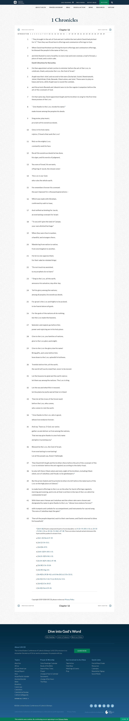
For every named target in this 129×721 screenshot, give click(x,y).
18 (72, 34)
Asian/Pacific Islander (22, 676)
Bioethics (18, 684)
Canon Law (18, 687)
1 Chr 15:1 (45, 542)
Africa (17, 666)
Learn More (82, 651)
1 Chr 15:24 (47, 565)
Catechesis (18, 690)
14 (61, 34)
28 (101, 34)
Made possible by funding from (94, 712)
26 (95, 34)
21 (81, 34)
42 (50, 574)
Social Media (96, 674)
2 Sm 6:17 (47, 538)
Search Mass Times (46, 668)
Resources (95, 666)
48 (63, 531)
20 (78, 34)
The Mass (43, 682)
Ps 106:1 (56, 531)
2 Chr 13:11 (68, 574)
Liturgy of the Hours (47, 679)
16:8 (39, 529)
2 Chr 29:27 (47, 583)
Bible (16, 682)
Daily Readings (66, 2)
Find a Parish (80, 2)
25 (92, 34)
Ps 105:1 (84, 529)
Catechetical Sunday (22, 692)
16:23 (40, 556)
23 (86, 34)
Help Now (104, 2)
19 (75, 34)
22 (84, 34)
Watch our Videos (77, 637)
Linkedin (104, 705)
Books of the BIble (46, 666)
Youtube (99, 705)
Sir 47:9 (44, 547)
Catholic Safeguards (21, 695)
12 (55, 34)
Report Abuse (91, 2)
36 (42, 529)
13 (58, 34)
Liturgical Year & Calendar (49, 674)
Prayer (42, 671)
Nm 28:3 (59, 574)
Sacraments (44, 676)
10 (49, 34)
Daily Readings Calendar (73, 2)
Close (124, 719)
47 (61, 531)
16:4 (39, 547)
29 (104, 34)
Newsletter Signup (98, 671)
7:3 (51, 579)
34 (48, 531)
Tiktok (112, 705)
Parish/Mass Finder (98, 663)
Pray (67, 671)
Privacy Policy (69, 599)
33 (96, 529)
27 (98, 34)
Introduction (23, 34)
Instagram (108, 705)
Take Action (70, 663)
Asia (16, 674)
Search (112, 2)
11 (52, 34)
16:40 (40, 574)
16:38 (40, 565)
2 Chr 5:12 (45, 579)
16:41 (40, 579)
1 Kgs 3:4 (46, 570)
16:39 (40, 570)
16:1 (39, 538)
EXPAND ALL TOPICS (21, 698)
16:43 (40, 588)
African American (20, 668)
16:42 (40, 583)
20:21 (56, 579)
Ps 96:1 (39, 531)
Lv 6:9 (54, 574)
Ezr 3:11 (62, 579)
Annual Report (19, 671)
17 (69, 34)
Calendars (95, 668)
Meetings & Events (72, 668)
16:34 (40, 561)
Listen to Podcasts (63, 637)
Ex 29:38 (45, 574)
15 (64, 34)
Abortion (18, 663)
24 (89, 34)
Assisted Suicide (20, 679)
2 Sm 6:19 (45, 588)
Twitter (91, 705)
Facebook (95, 705)
